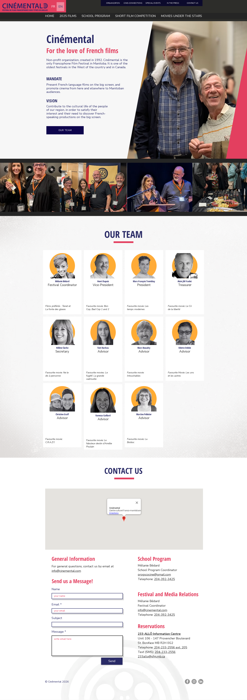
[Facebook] (187, 681)
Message (58, 631)
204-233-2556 (165, 652)
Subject (57, 618)
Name (56, 589)
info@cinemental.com (66, 571)
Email (55, 604)
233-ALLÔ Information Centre (159, 634)
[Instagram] (194, 681)
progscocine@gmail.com (154, 575)
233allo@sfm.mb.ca (151, 656)
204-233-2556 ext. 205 (170, 647)
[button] (135, 16)
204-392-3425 (164, 579)
